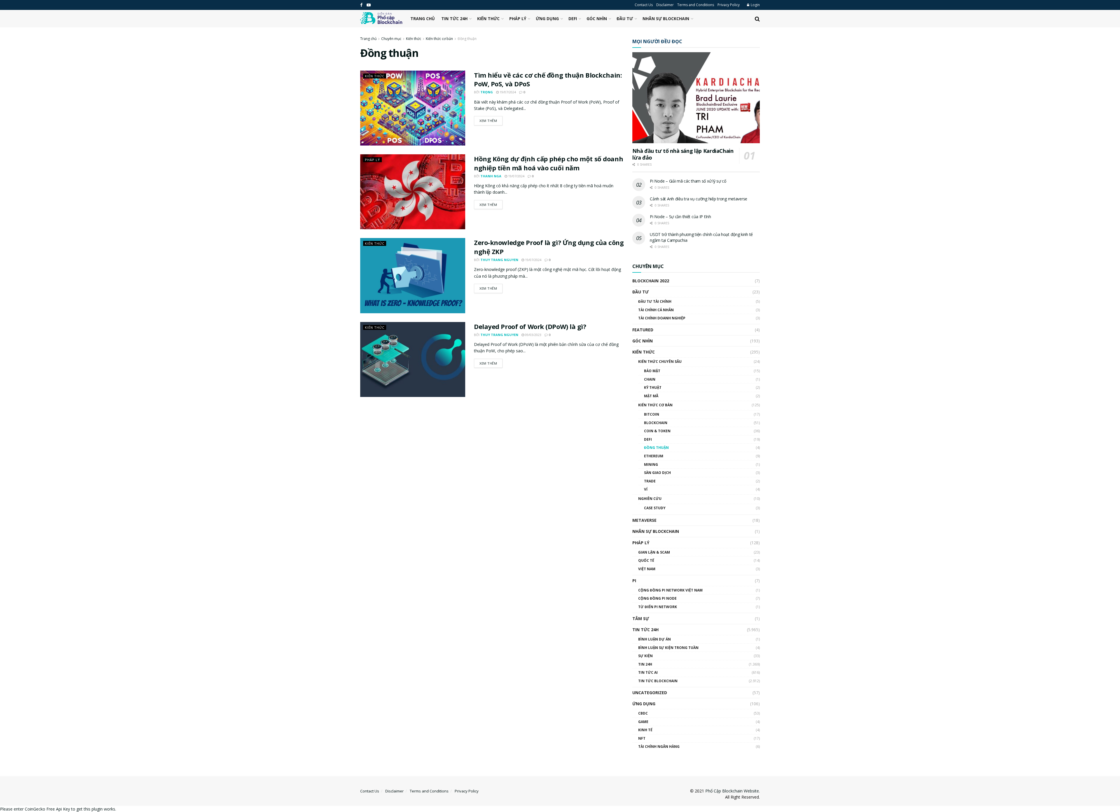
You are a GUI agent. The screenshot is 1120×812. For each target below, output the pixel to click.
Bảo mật (652, 370)
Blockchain (655, 422)
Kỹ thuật (653, 387)
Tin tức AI (648, 672)
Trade (650, 481)
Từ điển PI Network (657, 606)
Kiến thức (488, 18)
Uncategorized (649, 692)
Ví (646, 489)
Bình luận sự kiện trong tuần (668, 647)
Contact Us (644, 4)
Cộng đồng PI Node (657, 598)
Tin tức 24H (454, 18)
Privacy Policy (729, 4)
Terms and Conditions (695, 4)
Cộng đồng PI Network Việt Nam (670, 590)
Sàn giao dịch (657, 472)
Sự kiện (645, 655)
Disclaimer (665, 4)
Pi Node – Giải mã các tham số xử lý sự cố (688, 181)
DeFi (572, 18)
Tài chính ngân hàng (659, 746)
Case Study (655, 507)
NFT (641, 738)
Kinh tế (645, 729)
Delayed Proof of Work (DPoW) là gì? (530, 326)
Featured (642, 329)
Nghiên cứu (650, 498)
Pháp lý (517, 18)
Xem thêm (488, 120)
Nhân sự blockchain (666, 18)
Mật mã (651, 395)
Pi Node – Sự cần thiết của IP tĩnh (680, 216)
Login (755, 4)
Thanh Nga (490, 176)
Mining (651, 464)
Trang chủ (422, 18)
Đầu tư (625, 18)
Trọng (486, 92)
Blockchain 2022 (650, 281)
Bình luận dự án (654, 639)
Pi (634, 580)
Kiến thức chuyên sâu (660, 361)
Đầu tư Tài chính (654, 301)
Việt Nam (646, 568)
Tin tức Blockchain (658, 680)
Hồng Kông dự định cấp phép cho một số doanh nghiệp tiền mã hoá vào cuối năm (548, 163)
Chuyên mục (391, 38)
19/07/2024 (507, 92)
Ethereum (653, 456)
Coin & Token (657, 430)
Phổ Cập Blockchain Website (732, 791)
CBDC (643, 713)
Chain (649, 379)
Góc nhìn (597, 18)
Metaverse (644, 520)
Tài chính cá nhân (656, 309)
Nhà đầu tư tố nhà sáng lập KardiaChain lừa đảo (682, 154)
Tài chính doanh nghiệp (661, 318)
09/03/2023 (532, 334)
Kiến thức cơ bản (439, 38)
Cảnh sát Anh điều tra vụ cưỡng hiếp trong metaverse (698, 199)
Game (643, 721)
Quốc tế (646, 560)
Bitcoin (651, 414)
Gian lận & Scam (654, 552)
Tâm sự (640, 618)
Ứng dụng (547, 18)
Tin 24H (645, 664)
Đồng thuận (467, 38)
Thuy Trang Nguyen (499, 260)
